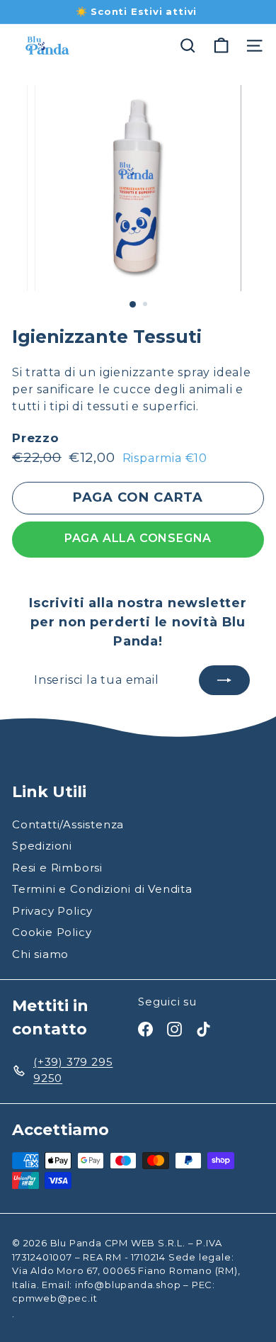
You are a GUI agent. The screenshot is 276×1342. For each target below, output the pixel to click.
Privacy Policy (52, 911)
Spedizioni (42, 845)
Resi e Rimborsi (57, 867)
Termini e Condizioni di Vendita (102, 889)
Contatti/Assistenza (68, 824)
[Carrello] (221, 45)
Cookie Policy (51, 932)
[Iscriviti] (224, 680)
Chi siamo (40, 954)
